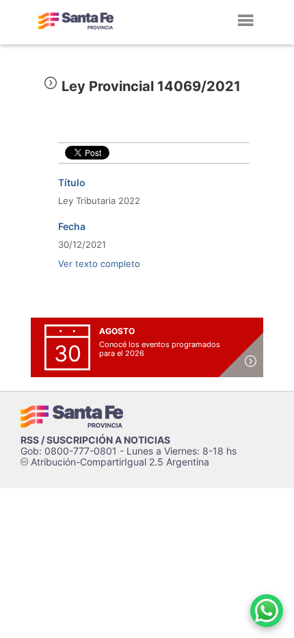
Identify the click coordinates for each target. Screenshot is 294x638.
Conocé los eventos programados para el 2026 (159, 349)
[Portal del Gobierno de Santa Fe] (76, 20)
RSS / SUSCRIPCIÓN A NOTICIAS (95, 440)
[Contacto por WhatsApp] (266, 610)
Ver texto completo (99, 263)
